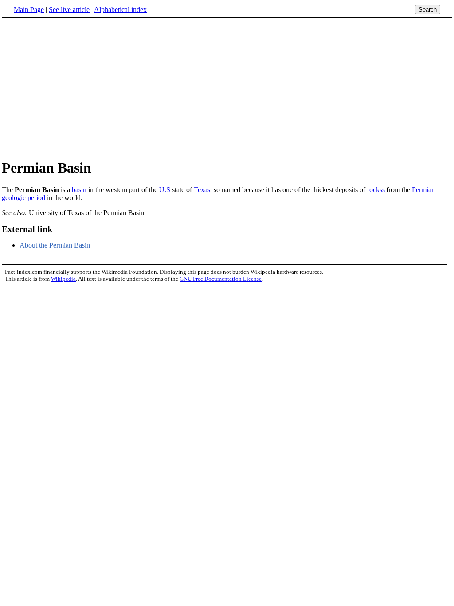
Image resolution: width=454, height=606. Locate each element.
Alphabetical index (120, 9)
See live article (69, 9)
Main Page (29, 9)
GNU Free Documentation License (221, 278)
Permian (423, 189)
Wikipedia (63, 278)
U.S (164, 189)
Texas (202, 189)
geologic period (23, 197)
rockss (376, 189)
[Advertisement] (227, 88)
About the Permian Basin (55, 245)
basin (79, 189)
